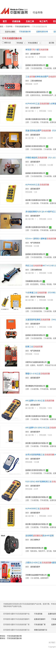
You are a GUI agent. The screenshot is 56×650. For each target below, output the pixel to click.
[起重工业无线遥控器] (11, 355)
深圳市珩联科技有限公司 (34, 548)
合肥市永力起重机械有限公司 (36, 362)
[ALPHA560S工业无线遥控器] (11, 193)
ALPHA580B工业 (37, 508)
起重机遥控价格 (42, 31)
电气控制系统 (35, 243)
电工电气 (43, 21)
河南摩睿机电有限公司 (33, 281)
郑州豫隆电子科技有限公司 (35, 386)
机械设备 (16, 21)
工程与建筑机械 (36, 81)
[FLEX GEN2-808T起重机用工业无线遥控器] (11, 490)
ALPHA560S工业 (37, 184)
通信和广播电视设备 (37, 297)
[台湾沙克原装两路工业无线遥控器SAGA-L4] (11, 463)
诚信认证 (7, 43)
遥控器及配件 (35, 54)
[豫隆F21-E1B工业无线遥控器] (11, 382)
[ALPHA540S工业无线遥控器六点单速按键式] (11, 112)
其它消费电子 (35, 540)
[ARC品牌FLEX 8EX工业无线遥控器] (11, 409)
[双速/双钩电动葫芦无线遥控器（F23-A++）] (11, 139)
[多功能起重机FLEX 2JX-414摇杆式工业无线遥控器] (11, 220)
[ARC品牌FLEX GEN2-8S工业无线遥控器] (11, 436)
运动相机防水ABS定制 (39, 535)
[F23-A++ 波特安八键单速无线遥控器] (11, 247)
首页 (5, 21)
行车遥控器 (38, 614)
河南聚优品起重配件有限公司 (36, 575)
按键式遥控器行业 (40, 630)
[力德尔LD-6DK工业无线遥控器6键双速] (11, 571)
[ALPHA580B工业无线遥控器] (11, 517)
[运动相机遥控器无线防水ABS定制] (11, 544)
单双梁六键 (36, 49)
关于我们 (52, 642)
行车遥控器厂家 (40, 624)
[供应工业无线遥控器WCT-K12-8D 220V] (11, 274)
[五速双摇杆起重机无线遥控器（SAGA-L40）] (11, 328)
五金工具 (30, 21)
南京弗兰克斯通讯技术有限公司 (36, 119)
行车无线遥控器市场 (22, 26)
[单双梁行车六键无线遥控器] (11, 58)
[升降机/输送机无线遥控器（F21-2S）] (11, 166)
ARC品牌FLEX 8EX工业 (39, 400)
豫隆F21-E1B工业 (37, 373)
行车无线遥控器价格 (14, 636)
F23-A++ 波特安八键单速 (40, 238)
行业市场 (38, 12)
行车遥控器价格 (25, 31)
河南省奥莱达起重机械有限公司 (36, 92)
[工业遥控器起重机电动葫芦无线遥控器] (11, 85)
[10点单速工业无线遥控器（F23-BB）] (11, 301)
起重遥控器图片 (40, 619)
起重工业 (34, 346)
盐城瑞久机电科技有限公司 (35, 65)
